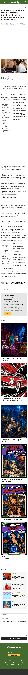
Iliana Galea (14, 607)
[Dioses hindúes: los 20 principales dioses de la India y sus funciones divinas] (7, 604)
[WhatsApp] (8, 81)
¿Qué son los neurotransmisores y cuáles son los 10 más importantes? (18, 595)
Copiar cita (7, 313)
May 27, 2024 (22, 201)
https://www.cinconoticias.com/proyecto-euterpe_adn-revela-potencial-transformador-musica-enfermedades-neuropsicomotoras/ (13, 309)
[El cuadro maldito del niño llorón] (14, 501)
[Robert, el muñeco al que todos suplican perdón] (14, 461)
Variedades (14, 573)
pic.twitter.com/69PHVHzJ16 (9, 197)
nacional (12, 279)
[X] (2, 81)
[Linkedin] (11, 652)
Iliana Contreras (14, 580)
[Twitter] (9, 652)
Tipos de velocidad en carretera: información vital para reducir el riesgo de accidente (12, 400)
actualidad (8, 279)
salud (16, 279)
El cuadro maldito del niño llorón (12, 519)
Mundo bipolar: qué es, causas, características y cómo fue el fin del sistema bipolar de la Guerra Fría (18, 577)
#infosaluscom (5, 191)
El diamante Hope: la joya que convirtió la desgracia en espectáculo (11, 559)
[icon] (5, 2)
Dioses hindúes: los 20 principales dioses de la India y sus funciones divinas (18, 604)
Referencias (5, 289)
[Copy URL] (11, 81)
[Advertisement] (14, 44)
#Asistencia (12, 191)
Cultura (13, 601)
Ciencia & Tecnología (16, 592)
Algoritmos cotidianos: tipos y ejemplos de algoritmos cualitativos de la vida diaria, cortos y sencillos (18, 586)
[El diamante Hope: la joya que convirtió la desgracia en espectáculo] (14, 538)
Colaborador (14, 598)
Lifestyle (25, 7)
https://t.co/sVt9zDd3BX (7, 196)
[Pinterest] (19, 652)
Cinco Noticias (4, 282)
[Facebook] (5, 81)
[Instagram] (17, 652)
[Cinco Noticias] (14, 647)
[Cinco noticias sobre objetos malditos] (14, 340)
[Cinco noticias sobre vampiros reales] (14, 421)
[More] (14, 81)
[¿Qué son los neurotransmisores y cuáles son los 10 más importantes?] (7, 595)
